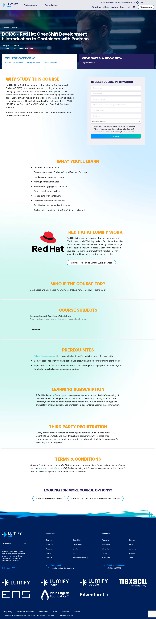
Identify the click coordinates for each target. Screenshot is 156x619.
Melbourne (106, 558)
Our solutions (51, 5)
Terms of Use (43, 612)
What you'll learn (33, 63)
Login (141, 2)
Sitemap (77, 612)
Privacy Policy (7, 612)
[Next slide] (76, 62)
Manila (131, 558)
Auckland (105, 540)
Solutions (49, 544)
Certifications (77, 544)
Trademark (65, 612)
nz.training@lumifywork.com (62, 568)
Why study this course (14, 63)
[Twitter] (13, 568)
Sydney (104, 553)
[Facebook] (8, 568)
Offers (106, 6)
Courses (5, 28)
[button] (39, 61)
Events (114, 6)
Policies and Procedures (25, 612)
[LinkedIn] (3, 568)
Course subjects (50, 63)
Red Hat (15, 28)
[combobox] (3, 543)
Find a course (30, 5)
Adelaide (132, 553)
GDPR (55, 612)
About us (96, 6)
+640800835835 (125, 2)
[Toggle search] (129, 7)
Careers (49, 558)
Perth (131, 544)
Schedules (77, 540)
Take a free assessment (45, 356)
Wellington (106, 544)
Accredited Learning (80, 558)
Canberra (132, 549)
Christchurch (106, 549)
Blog (121, 6)
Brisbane (132, 540)
